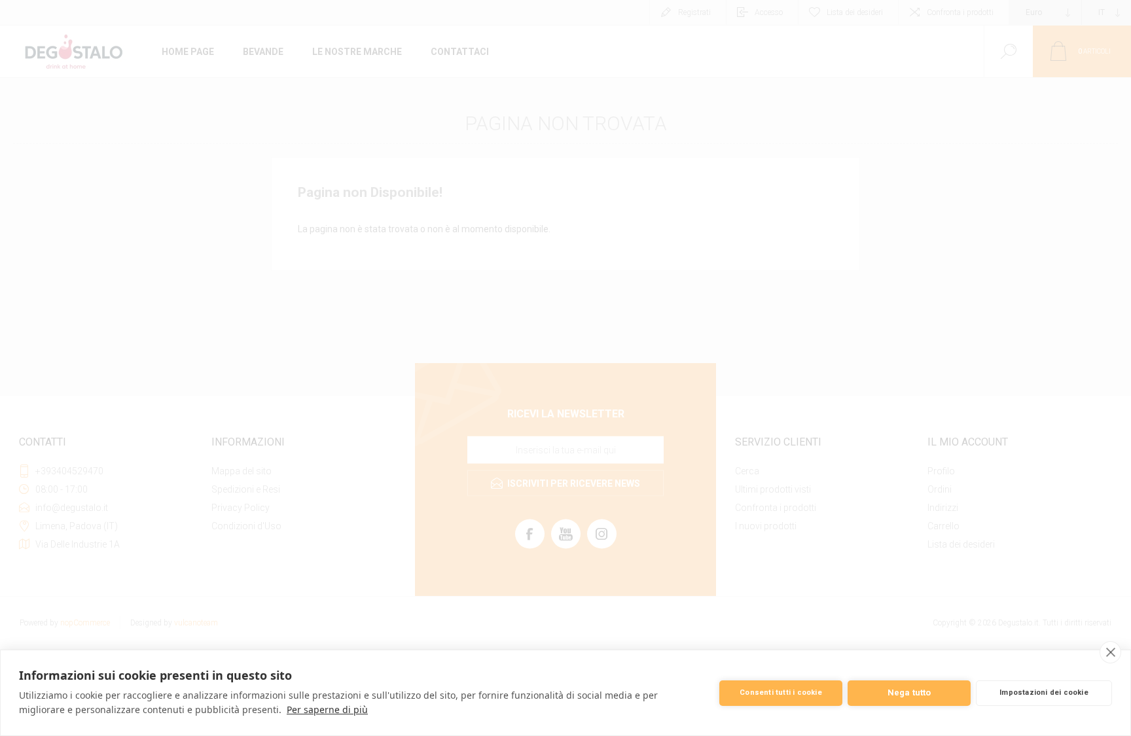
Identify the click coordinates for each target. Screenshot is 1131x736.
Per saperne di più (327, 709)
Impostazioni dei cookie (1043, 692)
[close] (1110, 652)
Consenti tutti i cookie (781, 692)
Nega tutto (909, 692)
